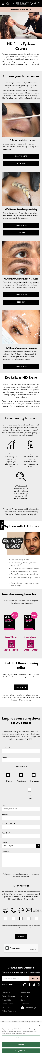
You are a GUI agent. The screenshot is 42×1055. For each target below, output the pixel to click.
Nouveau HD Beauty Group (18, 899)
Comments (5, 851)
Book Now (21, 164)
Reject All (21, 1044)
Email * (4, 805)
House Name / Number (9, 824)
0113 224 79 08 (7, 984)
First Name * (6, 748)
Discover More (21, 156)
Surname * (5, 757)
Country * (5, 842)
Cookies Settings (21, 1038)
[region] (21, 1038)
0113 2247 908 (26, 739)
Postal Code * (6, 833)
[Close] (39, 1025)
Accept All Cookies (21, 1051)
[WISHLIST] (31, 3)
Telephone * (5, 814)
